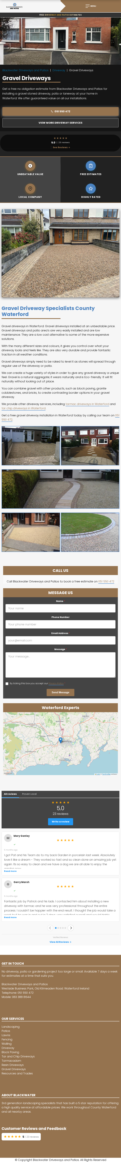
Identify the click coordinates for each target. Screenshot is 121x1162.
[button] (61, 740)
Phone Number (61, 617)
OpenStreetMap (106, 774)
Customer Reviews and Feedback (34, 1128)
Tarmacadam (11, 1061)
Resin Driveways (13, 1065)
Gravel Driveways (14, 1069)
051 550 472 (62, 111)
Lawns (6, 1035)
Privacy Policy (56, 683)
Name (60, 601)
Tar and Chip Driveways (18, 1056)
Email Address (60, 633)
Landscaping (11, 1027)
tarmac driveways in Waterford (87, 404)
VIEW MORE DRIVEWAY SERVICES (61, 123)
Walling (7, 1044)
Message (60, 649)
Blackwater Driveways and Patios (25, 70)
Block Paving (10, 1052)
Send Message (60, 692)
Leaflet (98, 774)
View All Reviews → (60, 942)
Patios (6, 1031)
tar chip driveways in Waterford (24, 408)
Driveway (58, 70)
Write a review (60, 821)
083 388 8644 (21, 997)
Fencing (7, 1039)
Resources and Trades (17, 1073)
